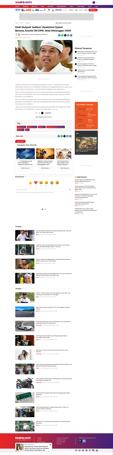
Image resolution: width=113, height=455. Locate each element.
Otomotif (50, 6)
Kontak (39, 440)
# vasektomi (42, 127)
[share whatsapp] (62, 35)
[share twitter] (65, 35)
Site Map (59, 443)
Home (17, 6)
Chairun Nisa (89, 108)
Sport (90, 6)
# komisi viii (20, 129)
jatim (80, 10)
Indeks (97, 6)
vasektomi (27, 84)
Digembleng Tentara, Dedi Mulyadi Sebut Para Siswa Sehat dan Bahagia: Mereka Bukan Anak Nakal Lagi (36, 448)
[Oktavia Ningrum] (81, 121)
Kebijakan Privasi (61, 440)
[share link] (71, 35)
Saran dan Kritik (61, 442)
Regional (92, 10)
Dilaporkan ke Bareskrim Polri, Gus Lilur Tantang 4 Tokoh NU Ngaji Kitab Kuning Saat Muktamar (87, 53)
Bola (42, 6)
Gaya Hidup (80, 6)
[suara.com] (23, 3)
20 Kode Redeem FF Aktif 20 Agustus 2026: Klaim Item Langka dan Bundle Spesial (86, 65)
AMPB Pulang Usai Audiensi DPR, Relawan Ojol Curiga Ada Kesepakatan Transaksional (86, 210)
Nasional (25, 6)
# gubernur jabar (32, 127)
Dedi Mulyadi (65, 84)
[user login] (93, 2)
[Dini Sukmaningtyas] (81, 115)
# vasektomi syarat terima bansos (55, 127)
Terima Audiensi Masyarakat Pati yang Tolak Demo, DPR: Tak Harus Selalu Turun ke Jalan (87, 78)
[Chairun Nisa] (80, 109)
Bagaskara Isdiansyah (41, 34)
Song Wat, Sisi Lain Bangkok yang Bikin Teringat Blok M (85, 150)
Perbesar (69, 41)
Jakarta (71, 10)
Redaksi (39, 438)
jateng (85, 10)
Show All (48, 113)
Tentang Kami (41, 442)
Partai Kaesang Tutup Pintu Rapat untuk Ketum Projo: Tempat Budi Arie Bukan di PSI (85, 188)
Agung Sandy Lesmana (27, 34)
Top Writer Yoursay (84, 105)
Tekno (72, 6)
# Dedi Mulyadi (21, 127)
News (22, 23)
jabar (76, 10)
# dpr (27, 129)
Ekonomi (34, 6)
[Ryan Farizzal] (81, 126)
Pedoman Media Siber (63, 438)
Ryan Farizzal (90, 125)
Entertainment (61, 6)
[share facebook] (59, 35)
